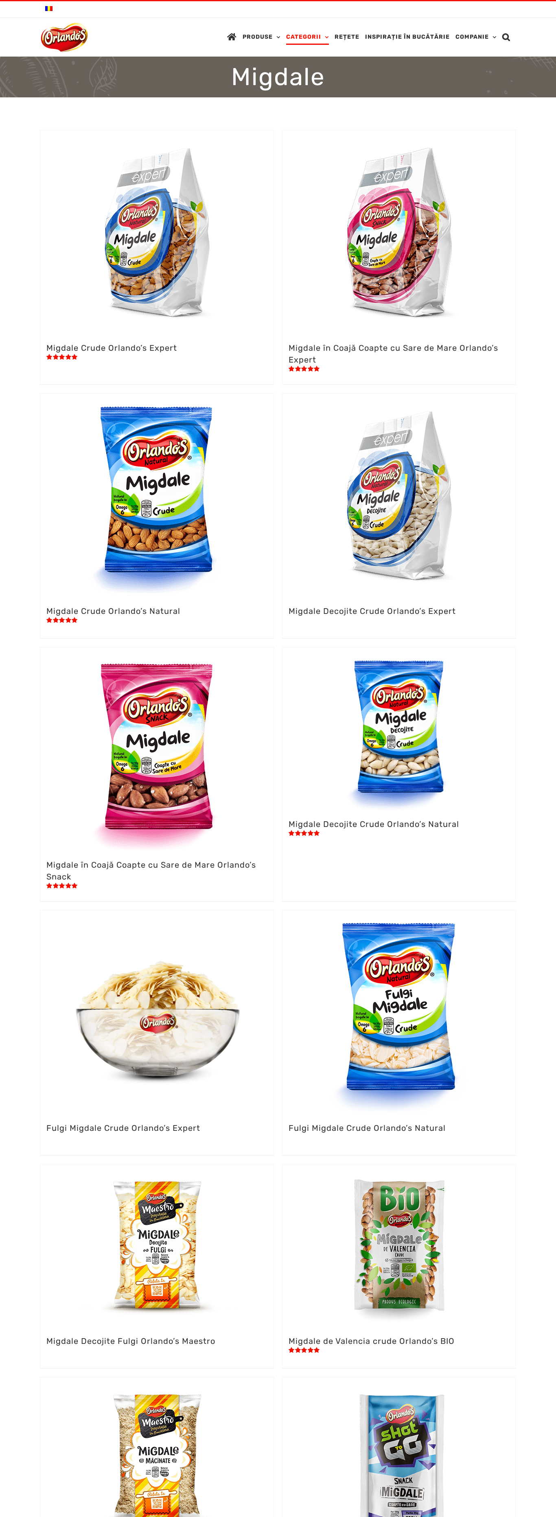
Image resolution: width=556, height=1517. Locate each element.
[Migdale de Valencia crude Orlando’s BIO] (399, 1245)
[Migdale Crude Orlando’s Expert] (157, 232)
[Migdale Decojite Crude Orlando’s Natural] (399, 728)
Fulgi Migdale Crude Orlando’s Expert (123, 1128)
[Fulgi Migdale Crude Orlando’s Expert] (157, 1012)
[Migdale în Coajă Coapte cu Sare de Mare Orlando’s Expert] (399, 232)
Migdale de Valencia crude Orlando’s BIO (372, 1341)
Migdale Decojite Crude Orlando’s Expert (372, 611)
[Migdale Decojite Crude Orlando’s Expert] (399, 495)
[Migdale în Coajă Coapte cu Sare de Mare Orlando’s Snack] (157, 749)
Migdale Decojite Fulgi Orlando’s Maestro (130, 1341)
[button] (506, 37)
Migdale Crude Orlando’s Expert (111, 348)
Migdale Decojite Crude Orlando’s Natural (374, 824)
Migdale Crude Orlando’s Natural (113, 611)
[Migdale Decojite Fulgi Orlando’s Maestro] (157, 1245)
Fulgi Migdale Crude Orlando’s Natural (367, 1128)
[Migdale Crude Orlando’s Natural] (157, 495)
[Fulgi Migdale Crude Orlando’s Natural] (399, 1012)
